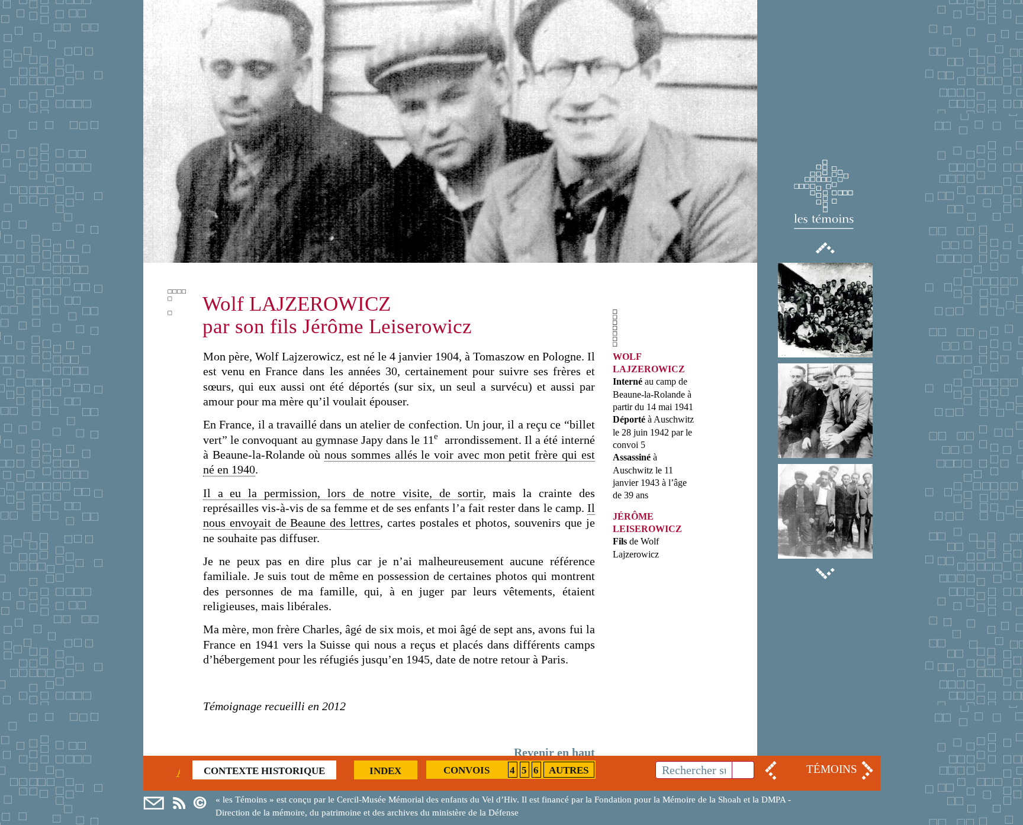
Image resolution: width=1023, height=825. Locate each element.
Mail (153, 803)
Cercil (179, 803)
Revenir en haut (554, 752)
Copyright (203, 803)
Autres (568, 770)
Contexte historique (264, 770)
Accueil (178, 770)
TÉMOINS (831, 769)
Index (385, 770)
